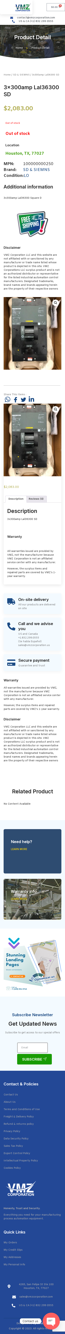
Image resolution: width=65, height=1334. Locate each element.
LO (26, 175)
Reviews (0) (36, 499)
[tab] (16, 499)
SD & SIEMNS (21, 74)
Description (15, 499)
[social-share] (7, 399)
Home (7, 74)
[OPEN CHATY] (51, 1321)
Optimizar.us (41, 1323)
